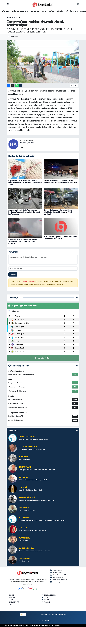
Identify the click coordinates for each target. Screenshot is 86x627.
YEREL (18, 17)
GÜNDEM (5, 12)
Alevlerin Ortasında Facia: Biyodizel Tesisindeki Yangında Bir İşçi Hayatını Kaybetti (22, 241)
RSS (23, 614)
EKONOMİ (35, 12)
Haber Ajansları (27, 143)
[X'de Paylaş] (12, 85)
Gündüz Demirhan (26, 548)
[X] (23, 588)
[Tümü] (77, 297)
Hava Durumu (57, 570)
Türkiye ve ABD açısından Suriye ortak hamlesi (36, 500)
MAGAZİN (47, 602)
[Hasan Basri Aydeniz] (12, 499)
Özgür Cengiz (24, 507)
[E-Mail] (22, 147)
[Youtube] (31, 588)
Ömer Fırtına (24, 457)
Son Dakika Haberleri (60, 579)
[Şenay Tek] (12, 529)
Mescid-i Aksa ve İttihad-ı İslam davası (33, 439)
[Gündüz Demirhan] (12, 549)
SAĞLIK (52, 12)
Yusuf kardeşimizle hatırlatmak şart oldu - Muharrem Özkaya (42, 520)
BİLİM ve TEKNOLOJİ (20, 12)
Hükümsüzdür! (24, 460)
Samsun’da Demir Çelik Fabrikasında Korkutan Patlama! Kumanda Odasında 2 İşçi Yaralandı (24, 212)
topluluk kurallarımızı (27, 281)
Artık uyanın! (23, 541)
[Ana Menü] (8, 4)
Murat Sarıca (24, 538)
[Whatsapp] (35, 588)
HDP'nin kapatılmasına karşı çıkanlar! (33, 480)
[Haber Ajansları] (13, 144)
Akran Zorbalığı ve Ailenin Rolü (30, 490)
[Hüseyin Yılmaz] (12, 468)
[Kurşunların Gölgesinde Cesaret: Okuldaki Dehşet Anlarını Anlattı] (61, 226)
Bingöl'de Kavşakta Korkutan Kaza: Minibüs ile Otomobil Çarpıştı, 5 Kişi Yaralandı (58, 212)
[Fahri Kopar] (12, 478)
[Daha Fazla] (20, 85)
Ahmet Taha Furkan (27, 437)
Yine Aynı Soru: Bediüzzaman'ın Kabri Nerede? (37, 470)
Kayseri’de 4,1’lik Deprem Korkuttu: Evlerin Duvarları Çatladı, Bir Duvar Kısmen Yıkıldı (25, 183)
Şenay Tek (23, 528)
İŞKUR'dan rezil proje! (27, 510)
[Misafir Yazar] (12, 519)
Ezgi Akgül (23, 487)
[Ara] (78, 4)
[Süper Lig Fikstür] (77, 366)
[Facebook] (20, 588)
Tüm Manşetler (58, 577)
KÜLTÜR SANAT (72, 12)
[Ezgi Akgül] (12, 489)
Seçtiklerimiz (24, 561)
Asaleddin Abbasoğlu (28, 447)
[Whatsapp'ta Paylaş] (17, 85)
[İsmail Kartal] (12, 560)
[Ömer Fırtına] (12, 458)
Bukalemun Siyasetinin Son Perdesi (32, 449)
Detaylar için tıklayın (43, 358)
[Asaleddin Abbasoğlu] (12, 448)
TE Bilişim (48, 621)
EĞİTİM (60, 12)
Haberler (10, 17)
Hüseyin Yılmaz (25, 467)
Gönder (13, 274)
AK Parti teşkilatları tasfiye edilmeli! (32, 531)
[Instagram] (27, 588)
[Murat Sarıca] (12, 539)
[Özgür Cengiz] (12, 509)
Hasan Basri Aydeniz (27, 497)
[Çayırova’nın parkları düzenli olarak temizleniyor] (43, 61)
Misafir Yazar (24, 518)
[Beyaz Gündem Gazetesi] (42, 4)
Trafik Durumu (57, 572)
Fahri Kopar (23, 477)
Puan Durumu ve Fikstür (61, 575)
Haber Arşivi (57, 582)
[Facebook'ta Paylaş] (8, 85)
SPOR (44, 12)
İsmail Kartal (24, 558)
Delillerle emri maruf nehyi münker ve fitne (35, 551)
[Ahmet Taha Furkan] (12, 438)
